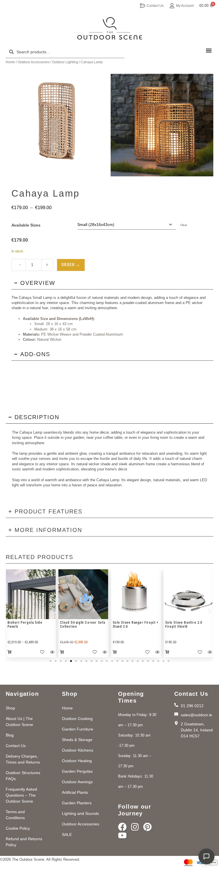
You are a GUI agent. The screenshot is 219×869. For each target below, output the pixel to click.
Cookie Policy (18, 828)
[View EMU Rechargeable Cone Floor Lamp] (189, 594)
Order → (70, 264)
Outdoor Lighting (65, 62)
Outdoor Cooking (77, 718)
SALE (67, 834)
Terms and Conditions (15, 814)
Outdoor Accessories (34, 62)
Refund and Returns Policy (24, 842)
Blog (10, 735)
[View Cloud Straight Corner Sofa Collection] (31, 594)
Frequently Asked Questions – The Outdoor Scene (21, 795)
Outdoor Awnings (77, 782)
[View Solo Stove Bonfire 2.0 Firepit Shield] (136, 594)
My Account (185, 6)
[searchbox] (65, 52)
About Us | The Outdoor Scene (19, 721)
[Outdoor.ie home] (109, 28)
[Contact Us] (142, 5)
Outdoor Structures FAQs (23, 775)
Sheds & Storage (77, 739)
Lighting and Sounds (80, 813)
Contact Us (155, 6)
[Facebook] (122, 827)
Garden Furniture (77, 729)
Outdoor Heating (77, 760)
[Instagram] (135, 827)
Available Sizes (25, 225)
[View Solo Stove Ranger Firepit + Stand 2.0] (83, 594)
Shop (10, 708)
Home (10, 62)
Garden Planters (77, 803)
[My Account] (172, 5)
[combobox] (65, 52)
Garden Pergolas (77, 771)
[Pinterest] (147, 827)
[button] (208, 50)
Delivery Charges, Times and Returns (23, 759)
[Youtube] (122, 835)
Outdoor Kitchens (77, 750)
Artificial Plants (75, 792)
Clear (183, 225)
